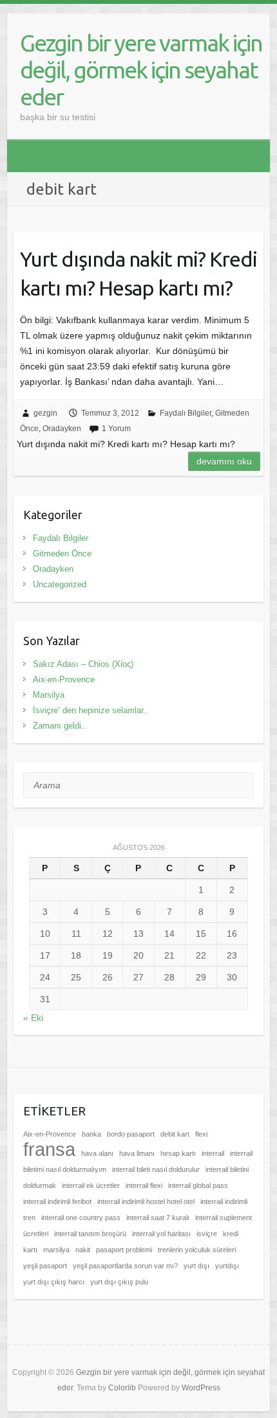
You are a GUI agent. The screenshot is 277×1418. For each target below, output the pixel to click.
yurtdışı (227, 1266)
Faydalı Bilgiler (185, 413)
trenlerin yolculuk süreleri (197, 1250)
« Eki (33, 1018)
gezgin (45, 413)
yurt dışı (196, 1266)
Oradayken (62, 428)
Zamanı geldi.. (59, 726)
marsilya (56, 1250)
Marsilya (48, 695)
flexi (201, 1134)
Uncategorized (59, 584)
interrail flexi (144, 1185)
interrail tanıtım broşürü (90, 1233)
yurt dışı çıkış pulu (119, 1282)
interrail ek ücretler (91, 1185)
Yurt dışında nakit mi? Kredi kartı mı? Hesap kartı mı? (138, 273)
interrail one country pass (80, 1217)
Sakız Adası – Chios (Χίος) (83, 664)
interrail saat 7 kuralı (157, 1217)
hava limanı (137, 1153)
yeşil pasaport (45, 1266)
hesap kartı (178, 1153)
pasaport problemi (124, 1250)
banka (91, 1134)
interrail (213, 1153)
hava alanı (97, 1153)
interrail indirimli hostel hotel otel (146, 1201)
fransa (49, 1149)
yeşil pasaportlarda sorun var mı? (125, 1266)
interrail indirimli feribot (57, 1201)
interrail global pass (198, 1185)
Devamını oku (224, 461)
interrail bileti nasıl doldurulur (156, 1169)
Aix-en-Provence (64, 679)
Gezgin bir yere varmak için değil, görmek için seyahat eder (141, 70)
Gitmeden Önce (62, 553)
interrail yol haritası (161, 1233)
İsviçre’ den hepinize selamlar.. (90, 710)
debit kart (174, 1134)
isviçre (206, 1233)
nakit (82, 1250)
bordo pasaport (131, 1134)
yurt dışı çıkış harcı (53, 1282)
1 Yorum (116, 428)
